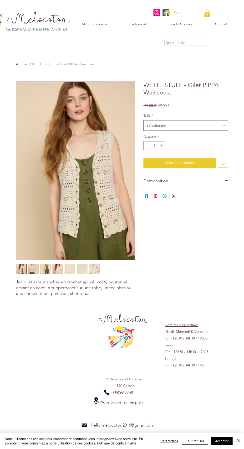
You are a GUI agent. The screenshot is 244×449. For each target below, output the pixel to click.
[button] (207, 13)
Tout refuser (195, 441)
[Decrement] (147, 145)
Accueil (22, 64)
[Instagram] (156, 12)
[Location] (96, 400)
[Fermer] (238, 441)
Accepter (222, 441)
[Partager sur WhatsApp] (165, 196)
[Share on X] (174, 196)
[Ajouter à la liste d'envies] (223, 163)
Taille (148, 115)
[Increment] (162, 145)
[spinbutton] (154, 145)
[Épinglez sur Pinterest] (155, 196)
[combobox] (185, 125)
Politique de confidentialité (116, 443)
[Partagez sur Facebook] (146, 196)
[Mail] (84, 425)
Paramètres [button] (169, 441)
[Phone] (106, 392)
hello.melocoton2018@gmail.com (122, 425)
